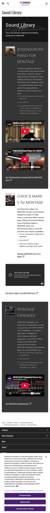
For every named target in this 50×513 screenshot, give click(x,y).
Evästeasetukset (25, 495)
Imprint (7, 490)
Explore (22, 425)
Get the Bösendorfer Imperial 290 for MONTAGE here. (24, 178)
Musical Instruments (26, 423)
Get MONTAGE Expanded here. (17, 404)
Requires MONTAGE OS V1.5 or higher (29, 255)
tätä (17, 486)
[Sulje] (46, 456)
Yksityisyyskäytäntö (18, 490)
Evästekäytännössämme (34, 490)
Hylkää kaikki (25, 502)
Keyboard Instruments (11, 425)
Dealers (4, 452)
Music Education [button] (7, 435)
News (3, 441)
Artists (4, 447)
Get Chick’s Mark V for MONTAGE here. (21, 293)
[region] (25, 483)
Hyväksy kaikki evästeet (25, 509)
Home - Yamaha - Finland (10, 423)
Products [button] (5, 430)
